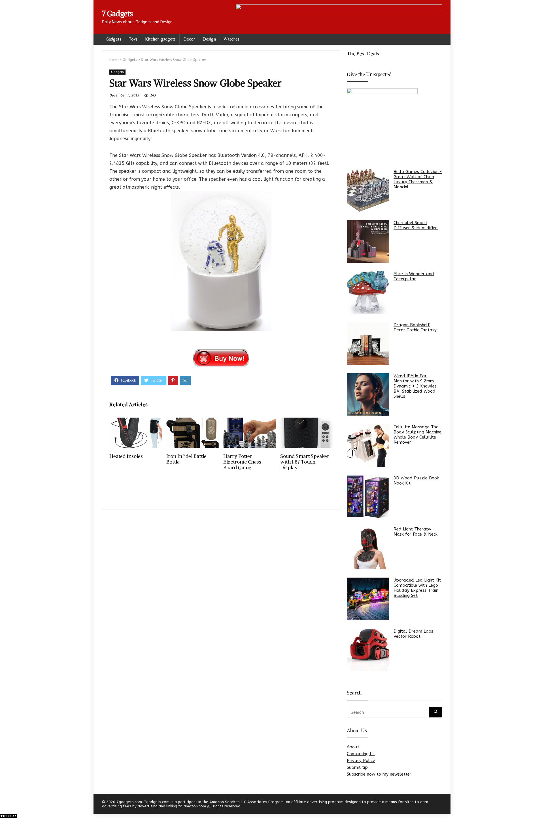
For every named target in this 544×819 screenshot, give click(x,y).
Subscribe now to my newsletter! (380, 774)
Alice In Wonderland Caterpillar (414, 276)
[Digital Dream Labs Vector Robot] (368, 650)
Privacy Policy (361, 760)
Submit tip (357, 767)
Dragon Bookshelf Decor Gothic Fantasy (415, 327)
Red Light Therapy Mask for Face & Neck (415, 532)
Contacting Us (361, 753)
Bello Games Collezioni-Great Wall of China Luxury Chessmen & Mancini (418, 179)
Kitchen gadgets (160, 39)
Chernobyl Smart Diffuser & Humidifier (416, 225)
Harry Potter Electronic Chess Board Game (242, 462)
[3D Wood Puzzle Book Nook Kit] (368, 496)
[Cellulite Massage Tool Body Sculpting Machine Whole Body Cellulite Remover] (368, 445)
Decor (189, 39)
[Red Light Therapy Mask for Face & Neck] (368, 548)
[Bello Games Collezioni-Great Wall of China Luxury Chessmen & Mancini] (368, 190)
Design (209, 39)
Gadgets (113, 39)
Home (113, 60)
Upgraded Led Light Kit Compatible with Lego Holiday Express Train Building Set (417, 588)
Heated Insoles (126, 456)
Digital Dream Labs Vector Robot (413, 634)
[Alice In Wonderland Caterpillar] (368, 292)
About (353, 746)
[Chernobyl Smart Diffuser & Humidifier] (368, 241)
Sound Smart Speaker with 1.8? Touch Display (304, 462)
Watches (231, 39)
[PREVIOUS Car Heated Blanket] (5, 805)
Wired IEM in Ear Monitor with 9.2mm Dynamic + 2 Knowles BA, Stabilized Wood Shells (415, 386)
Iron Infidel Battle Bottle (186, 459)
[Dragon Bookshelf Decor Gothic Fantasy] (368, 343)
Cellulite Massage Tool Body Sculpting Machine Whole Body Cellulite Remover (417, 434)
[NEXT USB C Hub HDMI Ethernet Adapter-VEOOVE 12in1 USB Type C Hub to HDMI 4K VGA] (538, 805)
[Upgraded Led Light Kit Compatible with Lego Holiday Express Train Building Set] (368, 599)
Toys (133, 39)
